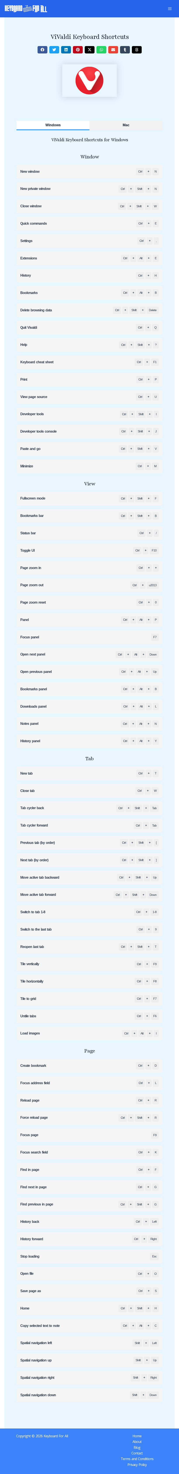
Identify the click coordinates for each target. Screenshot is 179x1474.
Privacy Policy (137, 1464)
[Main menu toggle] (170, 8)
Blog (137, 1447)
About (137, 1441)
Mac (126, 125)
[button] (42, 49)
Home (137, 1436)
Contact (137, 1453)
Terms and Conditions (137, 1458)
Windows (53, 125)
